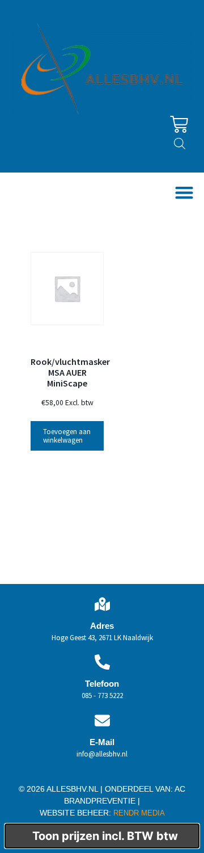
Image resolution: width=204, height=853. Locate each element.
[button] (183, 192)
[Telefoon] (102, 662)
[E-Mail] (102, 720)
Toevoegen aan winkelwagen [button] (67, 436)
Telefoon (102, 683)
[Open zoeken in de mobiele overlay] (179, 143)
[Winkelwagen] (179, 124)
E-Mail (102, 742)
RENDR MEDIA (138, 813)
